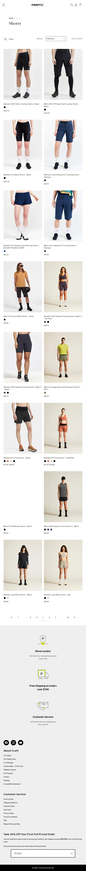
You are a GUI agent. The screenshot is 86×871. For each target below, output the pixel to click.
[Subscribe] (71, 853)
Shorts (18, 18)
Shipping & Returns (11, 803)
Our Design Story (10, 759)
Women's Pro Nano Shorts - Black (17, 175)
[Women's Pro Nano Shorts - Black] (5, 178)
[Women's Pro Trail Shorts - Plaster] (11, 461)
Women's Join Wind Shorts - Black (18, 595)
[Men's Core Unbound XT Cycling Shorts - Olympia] (45, 251)
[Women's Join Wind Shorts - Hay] (8, 598)
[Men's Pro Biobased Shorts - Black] (5, 529)
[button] (3, 5)
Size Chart (7, 810)
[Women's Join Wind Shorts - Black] (5, 598)
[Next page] (74, 617)
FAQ (5, 820)
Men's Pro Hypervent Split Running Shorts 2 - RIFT (62, 388)
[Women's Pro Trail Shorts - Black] (5, 461)
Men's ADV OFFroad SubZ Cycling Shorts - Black (61, 105)
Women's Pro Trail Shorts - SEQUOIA (59, 458)
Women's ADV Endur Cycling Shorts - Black (21, 104)
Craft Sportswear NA (46, 868)
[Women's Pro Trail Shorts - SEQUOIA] (8, 461)
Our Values (7, 755)
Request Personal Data (12, 824)
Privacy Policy (9, 813)
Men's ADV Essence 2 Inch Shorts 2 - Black (61, 526)
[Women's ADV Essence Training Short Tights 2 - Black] (48, 322)
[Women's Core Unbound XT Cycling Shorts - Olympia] (45, 180)
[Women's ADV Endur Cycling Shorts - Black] (5, 107)
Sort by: (40, 39)
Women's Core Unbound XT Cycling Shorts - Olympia (62, 176)
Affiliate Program (10, 770)
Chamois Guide (9, 806)
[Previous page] (11, 617)
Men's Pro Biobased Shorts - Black (18, 526)
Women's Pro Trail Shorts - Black (17, 458)
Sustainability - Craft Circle (13, 766)
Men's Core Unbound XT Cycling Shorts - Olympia (60, 246)
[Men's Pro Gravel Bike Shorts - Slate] (5, 319)
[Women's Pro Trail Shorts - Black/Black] (14, 461)
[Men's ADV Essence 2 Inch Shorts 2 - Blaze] (48, 529)
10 (68, 617)
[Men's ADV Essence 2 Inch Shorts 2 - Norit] (51, 529)
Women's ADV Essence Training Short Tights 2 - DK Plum (63, 317)
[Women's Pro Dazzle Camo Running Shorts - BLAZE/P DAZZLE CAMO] (5, 251)
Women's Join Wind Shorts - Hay (57, 595)
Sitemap (7, 780)
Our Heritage (8, 763)
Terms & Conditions (10, 817)
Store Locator (9, 799)
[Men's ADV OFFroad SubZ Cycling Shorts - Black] (45, 109)
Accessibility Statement (12, 784)
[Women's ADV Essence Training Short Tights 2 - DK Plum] (45, 322)
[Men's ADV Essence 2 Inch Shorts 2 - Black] (45, 529)
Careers (6, 777)
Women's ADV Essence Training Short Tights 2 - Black (22, 388)
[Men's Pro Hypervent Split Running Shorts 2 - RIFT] (45, 393)
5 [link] (43, 617)
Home (11, 18)
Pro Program (8, 773)
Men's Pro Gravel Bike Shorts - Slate (18, 316)
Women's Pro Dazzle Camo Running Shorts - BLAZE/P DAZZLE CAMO (22, 246)
